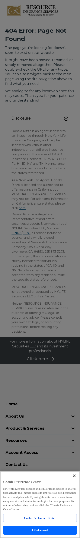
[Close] (74, 475)
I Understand (40, 530)
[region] (40, 504)
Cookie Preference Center (40, 518)
